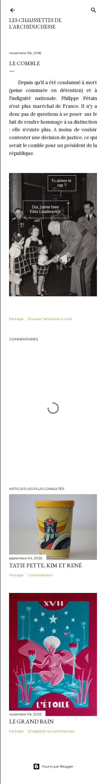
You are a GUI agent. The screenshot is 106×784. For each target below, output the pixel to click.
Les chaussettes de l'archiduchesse (35, 23)
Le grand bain (31, 721)
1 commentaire (40, 575)
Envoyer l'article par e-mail (50, 319)
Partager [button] (16, 319)
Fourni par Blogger (57, 766)
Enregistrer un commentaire (51, 731)
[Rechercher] (93, 8)
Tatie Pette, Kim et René (45, 565)
